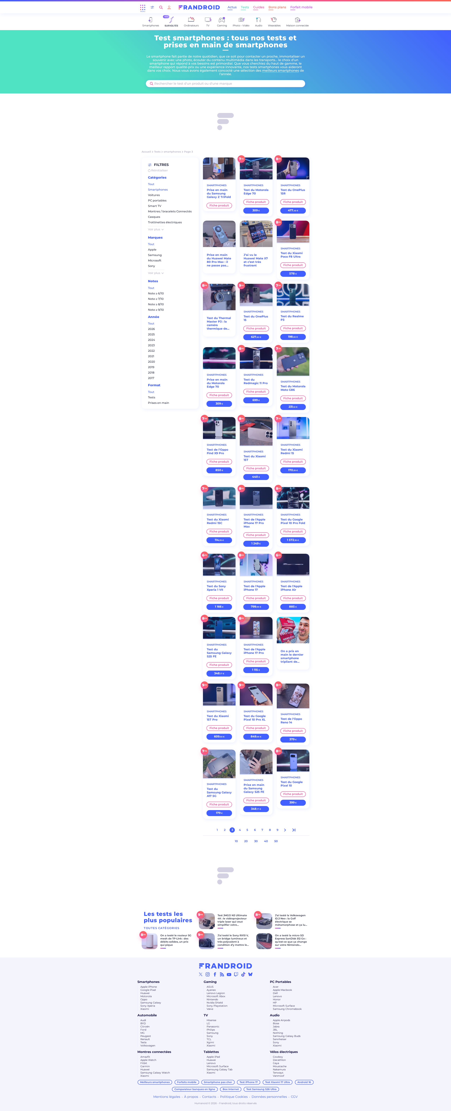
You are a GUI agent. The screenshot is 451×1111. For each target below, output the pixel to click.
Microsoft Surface (284, 1005)
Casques (154, 217)
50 (276, 841)
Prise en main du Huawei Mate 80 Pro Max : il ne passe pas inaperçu (219, 260)
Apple (152, 249)
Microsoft (154, 260)
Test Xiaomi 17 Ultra (277, 1082)
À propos (191, 1097)
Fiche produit (219, 205)
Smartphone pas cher (218, 1082)
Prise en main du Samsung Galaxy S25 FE (254, 788)
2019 (151, 367)
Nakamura (279, 1069)
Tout (151, 184)
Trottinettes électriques (165, 222)
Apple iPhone (148, 986)
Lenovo (277, 996)
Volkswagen (147, 1045)
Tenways (278, 1072)
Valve (210, 1009)
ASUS (210, 986)
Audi (143, 1020)
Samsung (155, 255)
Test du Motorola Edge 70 (256, 191)
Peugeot (145, 1036)
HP (275, 1002)
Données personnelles (269, 1097)
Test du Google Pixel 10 (292, 783)
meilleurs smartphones (280, 70)
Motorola (146, 996)
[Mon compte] (169, 7)
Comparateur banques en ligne (194, 1089)
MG (142, 1032)
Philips (211, 1029)
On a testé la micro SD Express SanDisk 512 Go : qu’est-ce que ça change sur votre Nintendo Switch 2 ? (291, 942)
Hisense (211, 1020)
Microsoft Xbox (216, 996)
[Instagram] (208, 974)
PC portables (157, 200)
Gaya (276, 1063)
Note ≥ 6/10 (156, 293)
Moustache (279, 1066)
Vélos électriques (284, 1052)
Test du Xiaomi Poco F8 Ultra (292, 254)
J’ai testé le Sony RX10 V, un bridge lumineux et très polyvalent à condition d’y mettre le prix (233, 942)
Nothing (278, 1032)
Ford (143, 1029)
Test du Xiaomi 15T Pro (218, 717)
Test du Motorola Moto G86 (293, 388)
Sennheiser (279, 1039)
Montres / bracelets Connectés (170, 211)
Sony (151, 266)
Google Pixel (148, 990)
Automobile (147, 1015)
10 (236, 841)
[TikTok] (243, 974)
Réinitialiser (159, 170)
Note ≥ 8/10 (156, 304)
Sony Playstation (217, 1005)
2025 (151, 334)
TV (206, 1015)
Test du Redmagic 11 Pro (256, 381)
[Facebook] (215, 974)
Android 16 (304, 1082)
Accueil (146, 151)
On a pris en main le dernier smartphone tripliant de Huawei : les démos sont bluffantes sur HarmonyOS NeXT (292, 656)
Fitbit (143, 1063)
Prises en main (158, 403)
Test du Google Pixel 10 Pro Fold (293, 521)
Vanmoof (278, 1075)
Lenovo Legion (216, 993)
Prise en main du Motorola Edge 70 (217, 383)
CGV (294, 1097)
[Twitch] (236, 974)
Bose (276, 1023)
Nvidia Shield (215, 1002)
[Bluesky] (250, 974)
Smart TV (154, 206)
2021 (151, 356)
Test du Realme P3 (292, 318)
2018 (151, 372)
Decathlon (279, 1060)
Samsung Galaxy (150, 1002)
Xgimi (210, 1042)
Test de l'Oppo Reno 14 (291, 720)
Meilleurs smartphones (155, 1082)
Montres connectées (154, 1052)
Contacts (209, 1097)
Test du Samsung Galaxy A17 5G (219, 792)
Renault (145, 1039)
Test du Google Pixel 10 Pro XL (255, 717)
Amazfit (145, 1056)
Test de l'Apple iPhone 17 (254, 588)
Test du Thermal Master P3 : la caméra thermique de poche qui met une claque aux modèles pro (219, 323)
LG (208, 1023)
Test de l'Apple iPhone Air (291, 588)
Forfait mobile (301, 7)
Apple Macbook (282, 990)
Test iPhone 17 (249, 1082)
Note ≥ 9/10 (156, 309)
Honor (277, 999)
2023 (151, 345)
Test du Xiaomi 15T (255, 458)
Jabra (276, 1026)
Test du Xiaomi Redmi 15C (218, 521)
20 (246, 841)
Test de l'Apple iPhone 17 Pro (254, 651)
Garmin (145, 1066)
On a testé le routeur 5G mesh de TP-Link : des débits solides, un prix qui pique (175, 940)
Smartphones (158, 189)
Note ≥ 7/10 (156, 299)
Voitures (154, 195)
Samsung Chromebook (287, 1009)
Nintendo (212, 999)
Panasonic (213, 1026)
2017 (151, 378)
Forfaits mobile (186, 1082)
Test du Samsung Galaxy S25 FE (219, 653)
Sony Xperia (147, 1005)
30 (256, 841)
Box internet (231, 1089)
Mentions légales (166, 1097)
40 (266, 841)
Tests (245, 7)
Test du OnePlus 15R (293, 191)
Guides (258, 7)
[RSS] (222, 974)
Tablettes (211, 1052)
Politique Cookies (234, 1097)
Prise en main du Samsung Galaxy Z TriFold (219, 193)
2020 (151, 362)
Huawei (145, 993)
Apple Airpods (281, 1020)
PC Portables (280, 982)
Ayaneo (211, 990)
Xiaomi (144, 1009)
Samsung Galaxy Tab (219, 1069)
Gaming (210, 982)
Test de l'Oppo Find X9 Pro (217, 451)
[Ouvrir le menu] (143, 7)
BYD (143, 1023)
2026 (151, 329)
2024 (151, 340)
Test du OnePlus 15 (256, 318)
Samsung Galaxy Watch (155, 1072)
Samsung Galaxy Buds (287, 1036)
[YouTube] (229, 974)
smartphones (172, 151)
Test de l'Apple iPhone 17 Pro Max (254, 523)
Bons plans (277, 7)
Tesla (143, 1042)
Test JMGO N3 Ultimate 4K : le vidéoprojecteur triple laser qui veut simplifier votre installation (232, 922)
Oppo (143, 999)
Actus (232, 7)
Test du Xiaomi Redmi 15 (292, 451)
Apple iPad (213, 1056)
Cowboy (278, 1056)
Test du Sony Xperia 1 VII (216, 588)
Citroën (145, 1026)
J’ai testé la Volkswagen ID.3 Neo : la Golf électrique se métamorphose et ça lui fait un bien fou (290, 922)
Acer (276, 986)
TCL (209, 1039)
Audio (275, 1015)
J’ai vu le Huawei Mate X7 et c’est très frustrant (256, 260)
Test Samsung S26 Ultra (261, 1089)
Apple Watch (148, 1060)
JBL (275, 1029)
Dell (275, 993)
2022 (151, 351)
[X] (200, 974)
